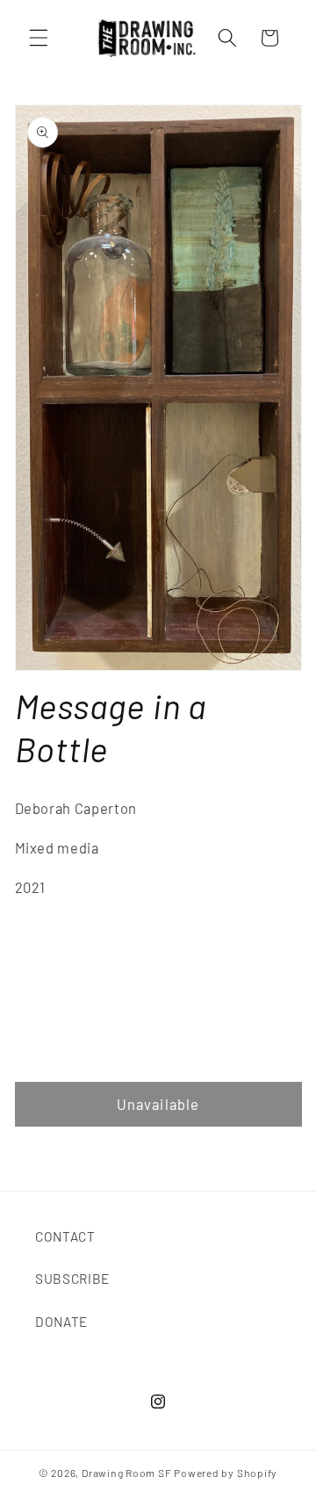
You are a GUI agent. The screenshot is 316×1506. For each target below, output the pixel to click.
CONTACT (65, 1236)
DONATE (61, 1321)
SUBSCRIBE (72, 1278)
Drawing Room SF (127, 1472)
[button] (39, 38)
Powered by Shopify (225, 1472)
